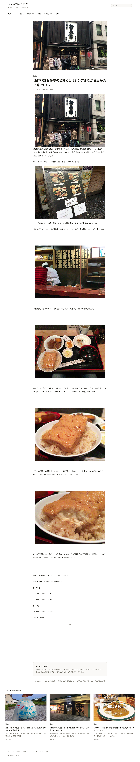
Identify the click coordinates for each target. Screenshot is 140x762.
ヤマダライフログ (18, 4)
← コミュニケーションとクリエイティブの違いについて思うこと (53, 681)
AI (15, 14)
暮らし (22, 14)
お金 (39, 14)
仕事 (57, 14)
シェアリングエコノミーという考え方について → (91, 681)
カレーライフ (90, 669)
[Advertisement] (70, 642)
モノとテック (48, 14)
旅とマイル (30, 14)
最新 (9, 14)
